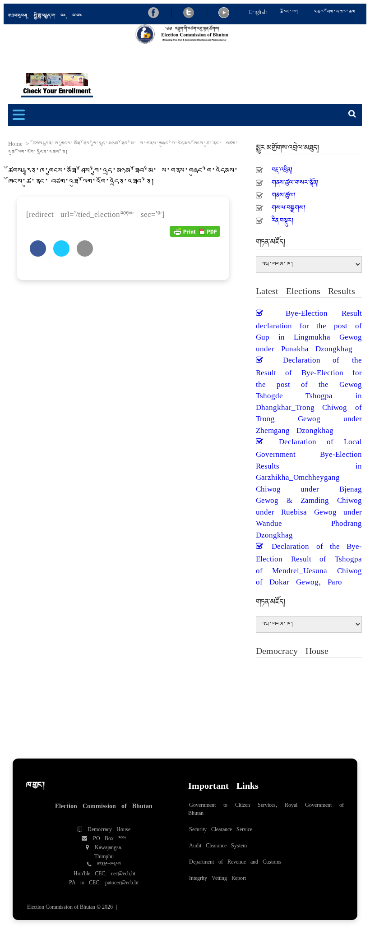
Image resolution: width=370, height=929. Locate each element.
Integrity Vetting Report (217, 876)
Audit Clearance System (218, 843)
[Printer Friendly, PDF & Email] (195, 230)
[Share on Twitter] (61, 253)
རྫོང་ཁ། (291, 12)
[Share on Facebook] (38, 253)
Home (15, 143)
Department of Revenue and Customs (235, 859)
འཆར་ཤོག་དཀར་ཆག (334, 12)
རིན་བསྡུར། (282, 218)
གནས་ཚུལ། (284, 192)
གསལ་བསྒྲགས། (288, 205)
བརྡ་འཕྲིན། (282, 167)
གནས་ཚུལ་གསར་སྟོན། (295, 180)
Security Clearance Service (220, 827)
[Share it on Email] (85, 253)
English (258, 12)
